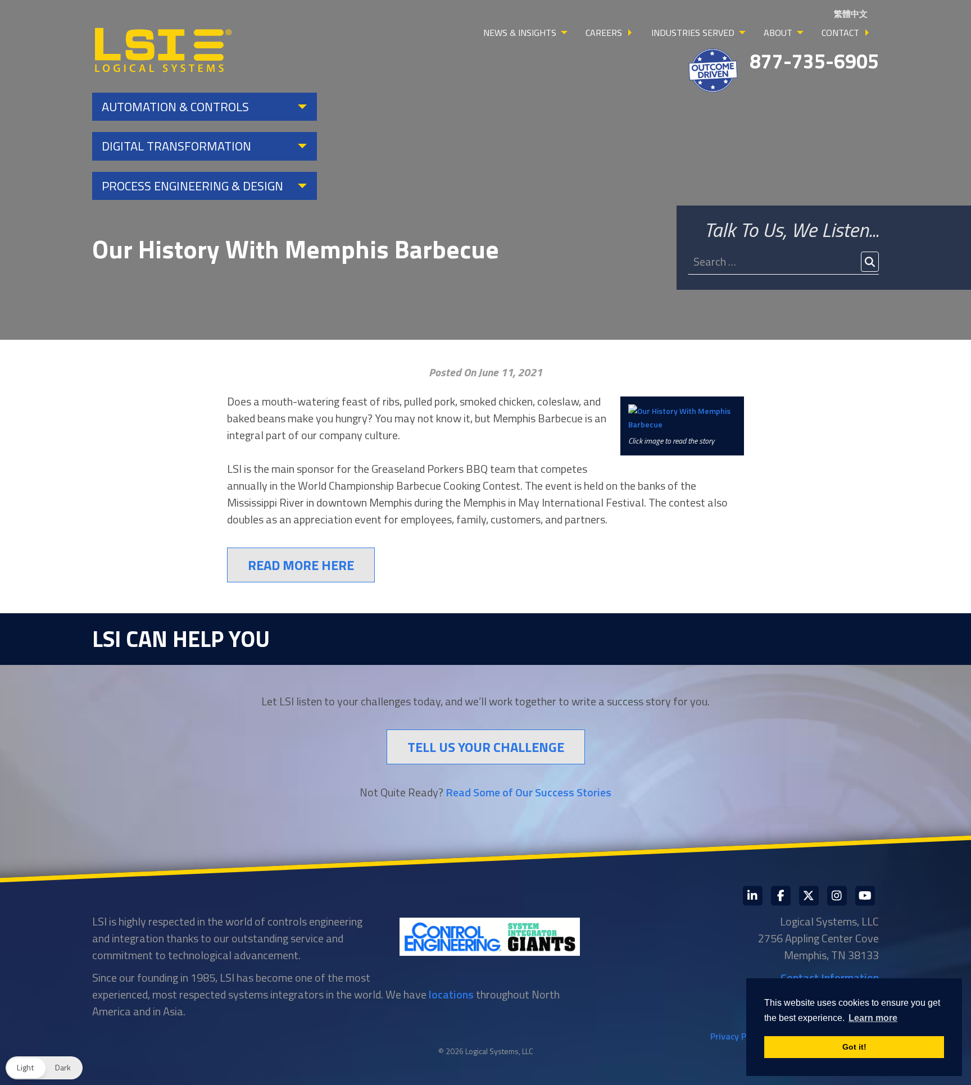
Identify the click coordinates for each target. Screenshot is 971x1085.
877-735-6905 (814, 60)
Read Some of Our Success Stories (528, 792)
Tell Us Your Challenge (485, 747)
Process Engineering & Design (192, 185)
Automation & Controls (175, 106)
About (778, 32)
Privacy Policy (737, 1036)
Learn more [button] (873, 1018)
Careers (604, 32)
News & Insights (519, 32)
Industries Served (692, 32)
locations (451, 994)
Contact (840, 32)
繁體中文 (851, 13)
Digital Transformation (176, 146)
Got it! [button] (854, 1046)
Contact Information (830, 977)
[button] (44, 1067)
